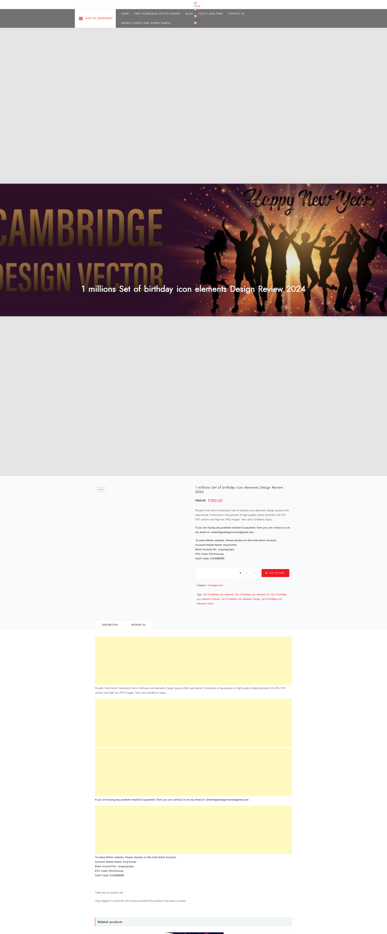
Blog (189, 13)
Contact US (236, 13)
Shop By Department (99, 18)
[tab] (109, 625)
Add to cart (277, 572)
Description (110, 625)
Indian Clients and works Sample (146, 23)
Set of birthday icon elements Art (252, 594)
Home (125, 13)
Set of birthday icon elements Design (240, 599)
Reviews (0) (138, 625)
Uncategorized (215, 585)
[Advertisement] (185, 661)
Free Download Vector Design (157, 13)
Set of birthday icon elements (218, 594)
